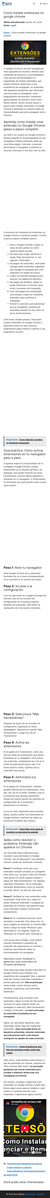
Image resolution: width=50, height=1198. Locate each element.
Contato (40, 1194)
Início (6, 32)
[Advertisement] (25, 180)
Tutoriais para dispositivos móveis (24, 1163)
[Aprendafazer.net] (7, 3)
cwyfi (13, 25)
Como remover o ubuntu (19, 1167)
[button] (34, 3)
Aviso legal (30, 1194)
